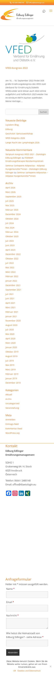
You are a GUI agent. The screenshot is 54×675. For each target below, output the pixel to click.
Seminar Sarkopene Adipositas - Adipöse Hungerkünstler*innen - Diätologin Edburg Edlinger (26, 169)
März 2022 (10, 272)
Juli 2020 (9, 329)
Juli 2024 (9, 223)
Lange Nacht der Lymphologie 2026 (22, 142)
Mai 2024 (9, 227)
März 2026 (10, 192)
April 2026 (10, 187)
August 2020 (11, 325)
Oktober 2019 (11, 351)
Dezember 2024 (13, 214)
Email (10, 602)
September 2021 (13, 289)
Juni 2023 (9, 245)
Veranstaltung (12, 408)
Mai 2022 (9, 267)
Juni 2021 (9, 298)
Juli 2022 (9, 263)
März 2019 (10, 369)
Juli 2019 (9, 360)
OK (14, 671)
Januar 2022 (11, 280)
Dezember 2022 (13, 254)
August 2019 (11, 356)
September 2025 (13, 196)
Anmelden (10, 419)
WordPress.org (12, 433)
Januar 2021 (11, 316)
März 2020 (10, 342)
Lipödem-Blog (12, 124)
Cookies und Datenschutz (29, 671)
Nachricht (12, 615)
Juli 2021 (9, 294)
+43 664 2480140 (18, 3)
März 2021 (10, 307)
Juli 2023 (9, 240)
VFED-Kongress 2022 (16, 68)
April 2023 (10, 249)
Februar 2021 (11, 311)
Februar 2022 (11, 276)
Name (10, 588)
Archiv (8, 399)
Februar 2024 (11, 232)
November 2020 (13, 320)
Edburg (9, 129)
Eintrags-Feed (12, 424)
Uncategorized (12, 403)
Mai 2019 (9, 365)
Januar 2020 (11, 347)
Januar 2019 (11, 378)
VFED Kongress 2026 (15, 138)
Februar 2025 (11, 209)
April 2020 (10, 338)
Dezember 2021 (13, 285)
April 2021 (10, 303)
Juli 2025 (9, 201)
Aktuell (8, 394)
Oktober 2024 (11, 218)
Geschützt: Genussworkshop (19, 133)
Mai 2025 (9, 205)
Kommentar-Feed (13, 428)
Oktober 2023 (11, 236)
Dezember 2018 (13, 382)
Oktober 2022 (11, 258)
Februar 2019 (11, 374)
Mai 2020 (9, 334)
